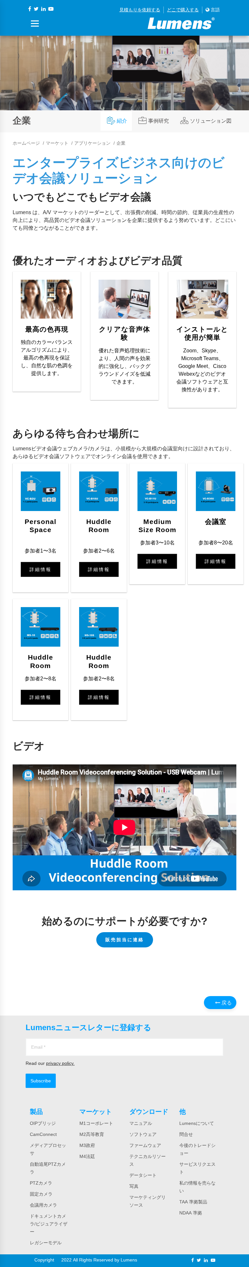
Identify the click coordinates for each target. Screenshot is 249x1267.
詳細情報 (41, 569)
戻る (226, 1002)
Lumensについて (196, 1123)
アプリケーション (92, 143)
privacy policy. (60, 1063)
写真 (133, 1186)
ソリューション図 (210, 120)
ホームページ (26, 143)
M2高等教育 (91, 1134)
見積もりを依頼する (139, 9)
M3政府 (87, 1145)
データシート (143, 1175)
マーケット (57, 143)
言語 (214, 9)
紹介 (122, 120)
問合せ (186, 1134)
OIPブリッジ (43, 1123)
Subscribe (40, 1080)
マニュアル (140, 1123)
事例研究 (158, 120)
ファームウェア (145, 1145)
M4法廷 (87, 1156)
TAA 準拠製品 (193, 1202)
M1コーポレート (96, 1123)
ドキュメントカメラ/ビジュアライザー (48, 1224)
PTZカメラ (41, 1183)
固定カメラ (41, 1194)
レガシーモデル (46, 1242)
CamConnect (43, 1134)
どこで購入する (183, 9)
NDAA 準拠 (190, 1213)
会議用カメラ (43, 1205)
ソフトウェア (143, 1134)
